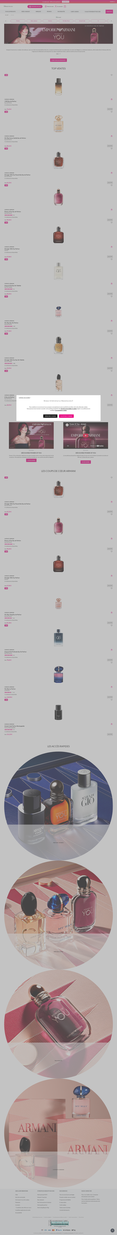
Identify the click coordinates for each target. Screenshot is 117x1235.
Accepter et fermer (66, 416)
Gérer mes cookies (50, 416)
